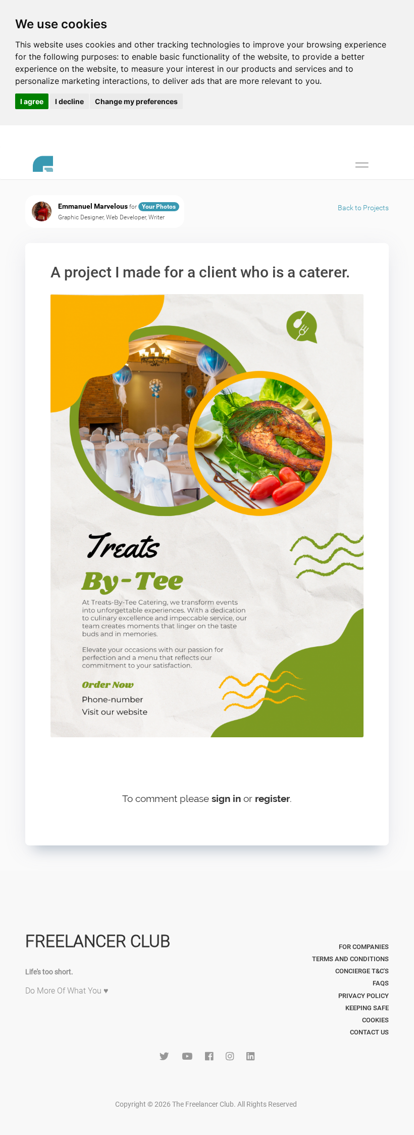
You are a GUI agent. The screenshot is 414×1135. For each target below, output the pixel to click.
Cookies (375, 1020)
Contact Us (369, 1032)
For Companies (364, 947)
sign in (226, 798)
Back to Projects (363, 208)
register (272, 798)
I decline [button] (69, 101)
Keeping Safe (367, 1008)
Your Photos (159, 206)
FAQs (381, 983)
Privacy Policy (363, 996)
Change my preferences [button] (136, 101)
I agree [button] (31, 101)
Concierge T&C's (362, 971)
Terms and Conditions (350, 959)
